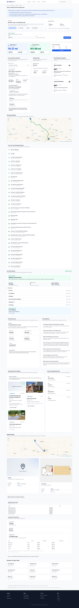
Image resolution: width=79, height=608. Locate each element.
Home (8, 5)
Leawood (44, 483)
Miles (66, 46)
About (58, 595)
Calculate (61, 50)
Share (28, 27)
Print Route (35, 27)
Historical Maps (26, 598)
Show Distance (67, 37)
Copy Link (21, 27)
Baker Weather (58, 65)
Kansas (17, 5)
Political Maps (26, 596)
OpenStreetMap (66, 141)
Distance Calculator (43, 595)
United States (12, 5)
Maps (34, 1)
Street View (42, 598)
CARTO (71, 141)
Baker (21, 5)
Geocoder (42, 596)
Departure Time (11, 63)
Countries (8, 595)
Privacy (58, 598)
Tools (39, 1)
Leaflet (62, 141)
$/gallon (53, 46)
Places (29, 1)
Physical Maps (26, 595)
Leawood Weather (59, 81)
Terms (58, 596)
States (8, 596)
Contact (58, 599)
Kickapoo (35, 65)
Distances (44, 1)
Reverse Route (13, 27)
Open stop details (13, 407)
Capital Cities (9, 598)
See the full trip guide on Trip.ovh (23, 585)
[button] (30, 119)
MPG (59, 46)
